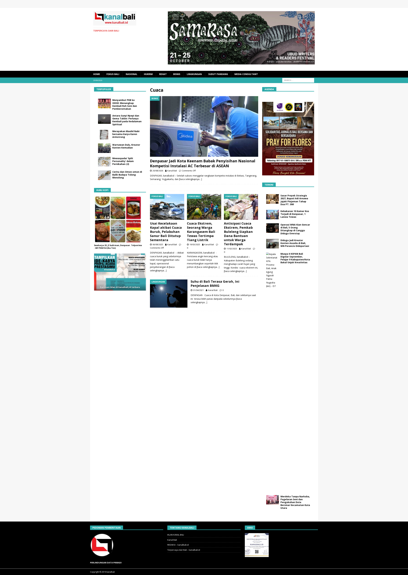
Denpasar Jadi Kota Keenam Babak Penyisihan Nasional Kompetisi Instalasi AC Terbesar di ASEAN (202, 163)
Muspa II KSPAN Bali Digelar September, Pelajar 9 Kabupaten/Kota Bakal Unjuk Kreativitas (295, 258)
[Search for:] (298, 79)
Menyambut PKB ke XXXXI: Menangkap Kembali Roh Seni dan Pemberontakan (124, 104)
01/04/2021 (198, 290)
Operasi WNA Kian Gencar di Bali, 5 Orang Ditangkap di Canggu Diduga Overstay (295, 229)
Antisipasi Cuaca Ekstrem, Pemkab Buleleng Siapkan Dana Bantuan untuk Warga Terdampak (238, 233)
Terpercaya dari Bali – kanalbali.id (183, 549)
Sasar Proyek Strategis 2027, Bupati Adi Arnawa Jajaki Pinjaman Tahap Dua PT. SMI (294, 200)
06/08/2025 (158, 244)
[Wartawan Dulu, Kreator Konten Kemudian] (104, 148)
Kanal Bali (172, 170)
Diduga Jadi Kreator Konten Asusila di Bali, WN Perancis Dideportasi (294, 243)
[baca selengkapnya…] (190, 179)
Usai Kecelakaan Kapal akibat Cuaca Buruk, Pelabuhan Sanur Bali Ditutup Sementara (166, 231)
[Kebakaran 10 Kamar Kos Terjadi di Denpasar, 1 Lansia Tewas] (272, 214)
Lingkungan (194, 74)
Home (96, 74)
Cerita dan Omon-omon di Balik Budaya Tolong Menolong (127, 174)
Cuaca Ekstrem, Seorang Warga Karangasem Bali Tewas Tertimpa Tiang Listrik (201, 231)
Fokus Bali (112, 74)
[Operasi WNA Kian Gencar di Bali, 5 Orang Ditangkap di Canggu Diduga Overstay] (272, 228)
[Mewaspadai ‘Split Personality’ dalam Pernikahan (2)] (104, 161)
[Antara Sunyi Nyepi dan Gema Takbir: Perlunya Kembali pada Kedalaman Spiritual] (104, 119)
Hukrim (148, 74)
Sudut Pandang (218, 74)
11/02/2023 (231, 248)
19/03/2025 (194, 244)
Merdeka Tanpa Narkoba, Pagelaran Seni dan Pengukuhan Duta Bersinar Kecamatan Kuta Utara (295, 502)
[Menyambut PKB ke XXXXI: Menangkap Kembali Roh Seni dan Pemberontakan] (104, 103)
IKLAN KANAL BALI (175, 534)
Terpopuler (103, 89)
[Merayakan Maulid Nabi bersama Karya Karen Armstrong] (104, 134)
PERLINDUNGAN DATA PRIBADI (106, 562)
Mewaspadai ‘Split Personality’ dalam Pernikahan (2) (123, 161)
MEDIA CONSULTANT (246, 74)
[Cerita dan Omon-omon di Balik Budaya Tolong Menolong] (104, 175)
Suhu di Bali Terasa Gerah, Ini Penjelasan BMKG (215, 283)
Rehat (163, 74)
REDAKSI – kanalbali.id (178, 544)
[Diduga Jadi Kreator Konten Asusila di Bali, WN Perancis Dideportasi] (272, 243)
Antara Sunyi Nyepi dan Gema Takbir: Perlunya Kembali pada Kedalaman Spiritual (127, 120)
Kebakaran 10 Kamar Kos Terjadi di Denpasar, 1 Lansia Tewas (294, 214)
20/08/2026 (158, 170)
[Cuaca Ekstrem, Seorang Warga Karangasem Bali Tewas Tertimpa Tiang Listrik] (204, 207)
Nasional (131, 74)
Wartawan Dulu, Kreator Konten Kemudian (126, 146)
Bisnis (176, 74)
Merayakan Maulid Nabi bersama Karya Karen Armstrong (125, 134)
